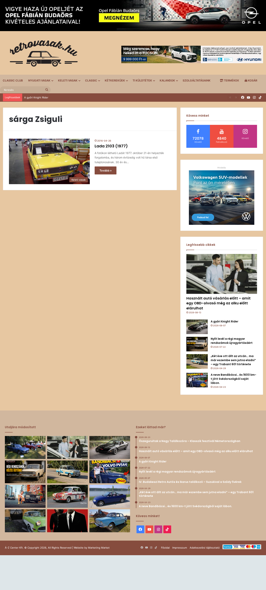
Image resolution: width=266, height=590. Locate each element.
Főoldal (165, 547)
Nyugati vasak (39, 80)
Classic (91, 80)
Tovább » (106, 170)
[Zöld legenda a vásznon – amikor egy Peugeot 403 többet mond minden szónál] (67, 520)
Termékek (231, 80)
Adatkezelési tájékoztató (205, 547)
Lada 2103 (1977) (111, 146)
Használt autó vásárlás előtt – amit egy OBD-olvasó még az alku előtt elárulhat (218, 303)
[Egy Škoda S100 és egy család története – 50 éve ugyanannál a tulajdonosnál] (109, 520)
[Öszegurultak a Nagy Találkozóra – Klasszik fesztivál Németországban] (25, 447)
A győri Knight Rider (36, 97)
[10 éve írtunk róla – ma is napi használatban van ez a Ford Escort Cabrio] (109, 496)
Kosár (252, 80)
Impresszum (179, 547)
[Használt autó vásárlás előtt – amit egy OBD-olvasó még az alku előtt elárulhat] (221, 274)
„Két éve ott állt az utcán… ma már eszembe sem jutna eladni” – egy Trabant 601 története (233, 360)
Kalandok (167, 80)
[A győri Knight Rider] (197, 327)
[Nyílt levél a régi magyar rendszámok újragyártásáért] (197, 344)
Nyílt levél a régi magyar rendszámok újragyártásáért (232, 341)
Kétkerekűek (115, 80)
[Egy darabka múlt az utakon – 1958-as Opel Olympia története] (25, 520)
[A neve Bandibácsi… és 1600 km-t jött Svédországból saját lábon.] (197, 380)
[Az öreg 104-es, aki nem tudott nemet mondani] (25, 496)
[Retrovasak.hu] (42, 55)
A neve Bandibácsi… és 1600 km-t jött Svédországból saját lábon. (233, 379)
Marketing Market (99, 547)
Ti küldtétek (142, 80)
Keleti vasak (68, 80)
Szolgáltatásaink (197, 80)
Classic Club (13, 80)
